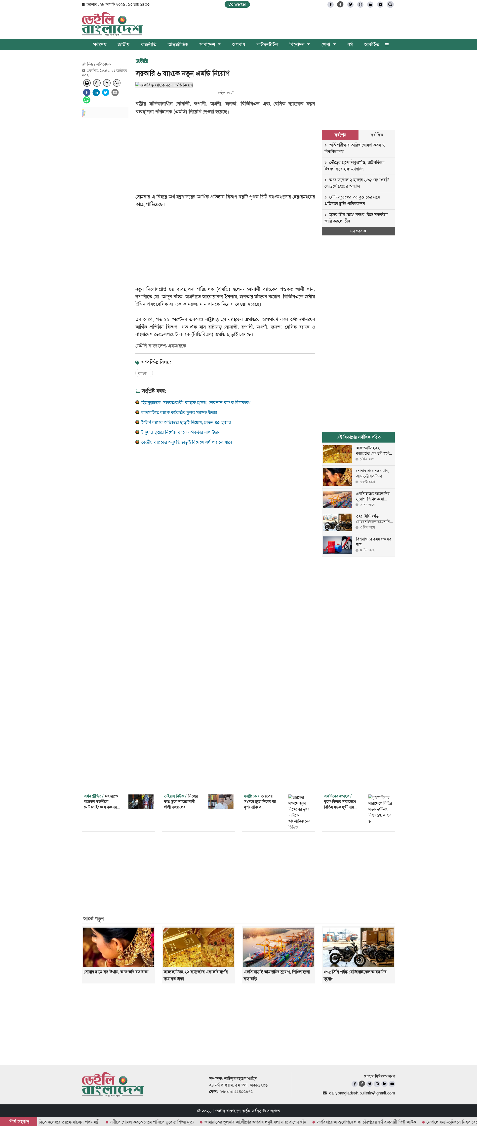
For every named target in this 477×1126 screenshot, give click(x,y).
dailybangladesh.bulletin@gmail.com (362, 1093)
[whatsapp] (86, 100)
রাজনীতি (148, 44)
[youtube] (392, 1084)
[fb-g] (340, 4)
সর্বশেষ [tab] (340, 135)
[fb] (330, 4)
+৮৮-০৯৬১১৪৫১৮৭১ (235, 1091)
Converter (237, 4)
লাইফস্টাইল (267, 44)
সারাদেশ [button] (207, 44)
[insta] (377, 1084)
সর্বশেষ (99, 44)
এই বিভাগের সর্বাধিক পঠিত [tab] (359, 437)
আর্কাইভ (371, 44)
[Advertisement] (105, 196)
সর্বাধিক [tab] (376, 135)
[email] (115, 92)
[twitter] (350, 4)
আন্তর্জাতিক (178, 44)
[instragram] (360, 4)
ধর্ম (350, 44)
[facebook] (86, 92)
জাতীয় (123, 44)
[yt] (380, 4)
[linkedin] (370, 4)
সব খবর (356, 231)
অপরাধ (238, 44)
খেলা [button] (326, 44)
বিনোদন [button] (297, 44)
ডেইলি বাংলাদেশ (228, 1111)
